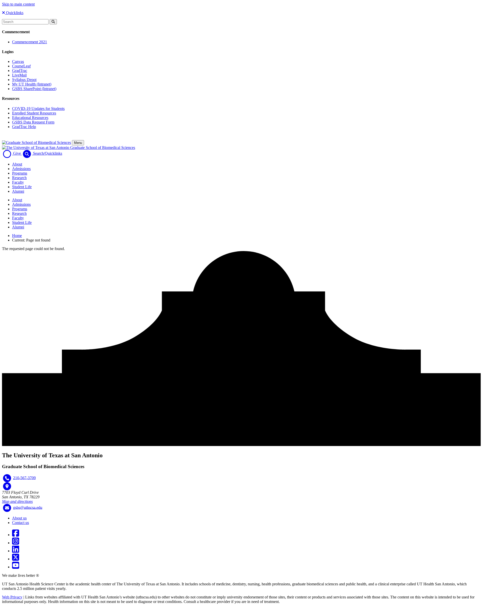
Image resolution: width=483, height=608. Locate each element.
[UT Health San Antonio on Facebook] (15, 535)
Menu (78, 143)
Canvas (18, 61)
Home (17, 235)
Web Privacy (12, 597)
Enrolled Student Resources (34, 113)
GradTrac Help (24, 127)
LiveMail (19, 75)
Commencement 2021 (29, 42)
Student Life (22, 187)
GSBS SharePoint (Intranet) (34, 89)
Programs (19, 173)
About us (19, 518)
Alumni (18, 191)
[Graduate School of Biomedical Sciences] (36, 142)
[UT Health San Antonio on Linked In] (15, 551)
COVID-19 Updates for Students (38, 108)
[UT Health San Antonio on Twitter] (15, 559)
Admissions (21, 169)
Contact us (20, 522)
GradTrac (19, 70)
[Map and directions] (7, 486)
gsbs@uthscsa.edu (27, 507)
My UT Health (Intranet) (31, 84)
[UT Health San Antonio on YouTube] (15, 567)
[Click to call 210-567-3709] (7, 478)
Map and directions (17, 501)
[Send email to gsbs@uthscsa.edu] (7, 508)
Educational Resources (30, 117)
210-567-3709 (24, 477)
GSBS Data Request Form (33, 122)
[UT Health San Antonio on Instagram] (15, 543)
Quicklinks (14, 13)
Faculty (18, 182)
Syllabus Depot (24, 79)
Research (19, 178)
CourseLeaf (21, 66)
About (17, 164)
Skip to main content (18, 4)
